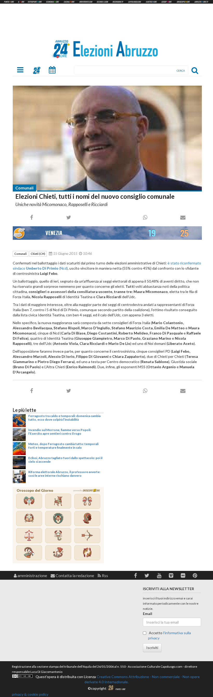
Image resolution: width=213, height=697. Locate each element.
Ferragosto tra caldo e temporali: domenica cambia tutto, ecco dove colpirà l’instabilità (64, 417)
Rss (104, 575)
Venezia (53, 233)
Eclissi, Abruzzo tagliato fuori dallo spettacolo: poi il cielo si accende (65, 459)
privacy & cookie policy (30, 694)
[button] (135, 575)
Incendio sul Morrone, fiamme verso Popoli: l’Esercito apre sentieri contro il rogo (59, 431)
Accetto (169, 635)
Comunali (24, 187)
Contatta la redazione (74, 575)
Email (147, 613)
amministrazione (32, 575)
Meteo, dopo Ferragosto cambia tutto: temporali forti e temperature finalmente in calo (63, 445)
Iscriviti (152, 647)
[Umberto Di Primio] (107, 138)
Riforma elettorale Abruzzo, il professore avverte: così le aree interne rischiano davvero (64, 473)
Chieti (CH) (38, 253)
